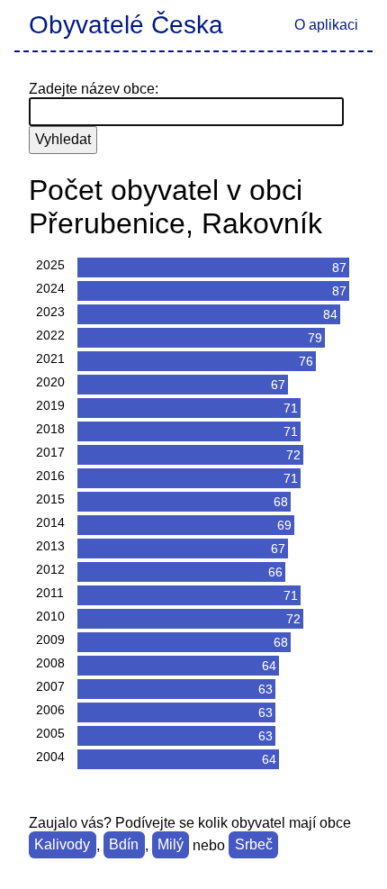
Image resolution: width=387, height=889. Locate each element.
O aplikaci (326, 24)
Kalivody (62, 845)
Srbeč (254, 845)
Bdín (124, 845)
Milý (171, 845)
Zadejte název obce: (93, 88)
